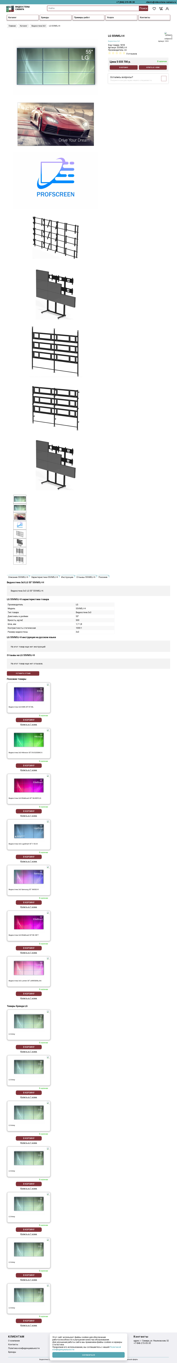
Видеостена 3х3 (114, 41)
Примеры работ (82, 17)
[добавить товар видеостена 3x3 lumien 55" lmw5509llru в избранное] (48, 958)
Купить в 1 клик (153, 67)
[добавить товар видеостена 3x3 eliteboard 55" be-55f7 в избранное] (48, 913)
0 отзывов (131, 54)
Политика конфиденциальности (24, 1348)
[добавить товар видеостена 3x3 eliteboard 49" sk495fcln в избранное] (48, 776)
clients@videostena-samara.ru (161, 2)
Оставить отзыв (23, 673)
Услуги (110, 17)
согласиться (88, 1355)
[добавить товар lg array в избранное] (48, 1012)
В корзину (123, 67)
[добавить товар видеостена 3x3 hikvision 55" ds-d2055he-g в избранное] (48, 730)
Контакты (145, 17)
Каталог (12, 17)
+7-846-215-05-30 (142, 1343)
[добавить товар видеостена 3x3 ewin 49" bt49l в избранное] (48, 684)
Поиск (143, 8)
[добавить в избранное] (168, 36)
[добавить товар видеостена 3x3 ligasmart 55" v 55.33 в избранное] (48, 821)
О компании (14, 1340)
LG (125, 50)
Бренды (45, 17)
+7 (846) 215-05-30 (125, 2)
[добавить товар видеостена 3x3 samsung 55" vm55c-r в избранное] (48, 867)
